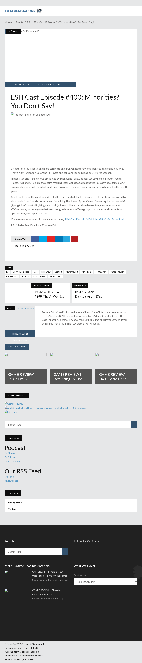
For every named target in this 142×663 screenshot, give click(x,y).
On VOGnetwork (13, 461)
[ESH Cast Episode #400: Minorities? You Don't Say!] (20, 321)
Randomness (39, 276)
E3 (28, 22)
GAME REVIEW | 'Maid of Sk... (22, 376)
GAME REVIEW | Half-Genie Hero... (114, 376)
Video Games (55, 276)
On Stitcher (10, 457)
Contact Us (13, 509)
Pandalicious (12, 276)
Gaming (58, 272)
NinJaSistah (101, 272)
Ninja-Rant (86, 272)
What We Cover (82, 575)
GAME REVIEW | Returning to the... (69, 376)
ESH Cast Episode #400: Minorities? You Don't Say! (94, 219)
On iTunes (10, 453)
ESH (35, 272)
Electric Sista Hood (21, 272)
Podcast (15, 31)
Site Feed (9, 476)
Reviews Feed (11, 480)
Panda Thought (117, 272)
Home (8, 22)
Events (19, 22)
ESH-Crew (45, 272)
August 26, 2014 (21, 84)
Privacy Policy (15, 502)
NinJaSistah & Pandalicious (49, 84)
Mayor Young (72, 272)
